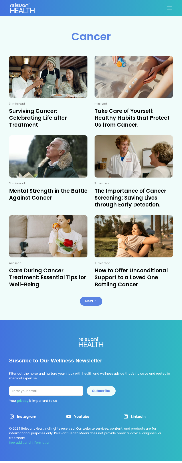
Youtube (81, 416)
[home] (22, 8)
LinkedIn (138, 416)
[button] (168, 8)
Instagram (26, 416)
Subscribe (101, 390)
